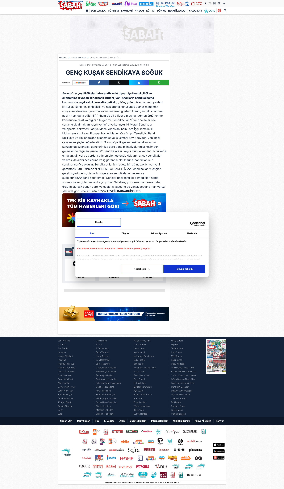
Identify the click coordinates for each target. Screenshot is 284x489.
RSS (97, 420)
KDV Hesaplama (103, 390)
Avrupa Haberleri (78, 57)
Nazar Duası (139, 371)
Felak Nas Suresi (141, 375)
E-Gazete (109, 420)
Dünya (161, 10)
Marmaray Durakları (180, 394)
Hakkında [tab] (192, 233)
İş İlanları (62, 344)
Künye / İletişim (203, 420)
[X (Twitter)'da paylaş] (119, 82)
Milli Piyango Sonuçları (106, 398)
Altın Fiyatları (64, 383)
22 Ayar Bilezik (65, 402)
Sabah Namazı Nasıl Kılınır (183, 375)
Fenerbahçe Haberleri (106, 371)
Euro (60, 413)
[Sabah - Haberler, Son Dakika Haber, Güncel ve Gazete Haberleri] (70, 5)
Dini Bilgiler (176, 402)
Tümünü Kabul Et (184, 269)
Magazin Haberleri (104, 410)
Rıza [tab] (92, 233)
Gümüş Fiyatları (65, 406)
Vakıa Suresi (177, 340)
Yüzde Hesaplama (142, 340)
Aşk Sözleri (139, 390)
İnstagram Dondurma (144, 356)
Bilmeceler (138, 363)
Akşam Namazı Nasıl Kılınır (183, 371)
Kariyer (220, 420)
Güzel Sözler (139, 360)
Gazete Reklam (138, 420)
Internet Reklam (159, 420)
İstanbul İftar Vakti (66, 367)
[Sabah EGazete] (216, 377)
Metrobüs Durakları (143, 387)
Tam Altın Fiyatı (65, 394)
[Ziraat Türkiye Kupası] (219, 10)
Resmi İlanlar (177, 10)
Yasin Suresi (139, 348)
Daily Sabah (83, 420)
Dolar (60, 410)
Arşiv (122, 420)
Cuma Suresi (140, 344)
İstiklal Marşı (177, 410)
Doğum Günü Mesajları (182, 390)
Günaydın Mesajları (180, 387)
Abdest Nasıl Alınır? (143, 394)
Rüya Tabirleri (102, 352)
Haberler (63, 57)
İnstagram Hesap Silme (145, 367)
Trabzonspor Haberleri (106, 379)
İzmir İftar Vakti (65, 375)
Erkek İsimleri (140, 402)
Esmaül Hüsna (178, 406)
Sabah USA (66, 420)
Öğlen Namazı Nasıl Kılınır (183, 379)
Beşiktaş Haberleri (104, 375)
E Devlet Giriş (102, 348)
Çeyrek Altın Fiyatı (66, 387)
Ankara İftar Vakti (66, 371)
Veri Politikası (64, 340)
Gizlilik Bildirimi (181, 420)
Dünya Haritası (140, 413)
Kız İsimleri (139, 410)
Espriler (174, 344)
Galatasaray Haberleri (106, 367)
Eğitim (150, 10)
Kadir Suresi (177, 360)
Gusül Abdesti (177, 363)
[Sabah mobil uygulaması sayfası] (70, 251)
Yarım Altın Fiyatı (66, 390)
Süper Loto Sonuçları (106, 394)
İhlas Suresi (176, 352)
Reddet (99, 222)
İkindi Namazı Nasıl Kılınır (183, 383)
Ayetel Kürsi (139, 352)
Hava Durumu (102, 356)
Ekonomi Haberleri (104, 413)
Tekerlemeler (177, 348)
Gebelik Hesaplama (105, 387)
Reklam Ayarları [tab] (158, 233)
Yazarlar (195, 10)
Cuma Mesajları (178, 413)
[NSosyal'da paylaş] (139, 82)
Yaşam (139, 10)
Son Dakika (98, 10)
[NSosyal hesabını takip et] (214, 3)
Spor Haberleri (103, 363)
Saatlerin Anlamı (179, 398)
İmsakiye (62, 360)
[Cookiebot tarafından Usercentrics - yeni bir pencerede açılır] (192, 224)
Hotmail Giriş (140, 383)
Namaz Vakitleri (65, 356)
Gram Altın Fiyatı (65, 379)
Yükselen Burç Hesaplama (108, 383)
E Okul (99, 344)
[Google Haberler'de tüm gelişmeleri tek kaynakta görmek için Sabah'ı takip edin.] (114, 211)
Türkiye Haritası (103, 406)
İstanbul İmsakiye (66, 363)
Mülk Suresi (176, 356)
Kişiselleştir (140, 269)
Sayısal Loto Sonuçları (106, 402)
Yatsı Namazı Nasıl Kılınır (183, 367)
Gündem (113, 10)
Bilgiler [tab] (125, 233)
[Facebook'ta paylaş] (99, 82)
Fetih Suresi (139, 379)
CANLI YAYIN (199, 3)
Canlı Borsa (101, 340)
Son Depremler (103, 360)
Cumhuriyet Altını (66, 398)
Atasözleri (138, 398)
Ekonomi (127, 10)
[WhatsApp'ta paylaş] (159, 82)
